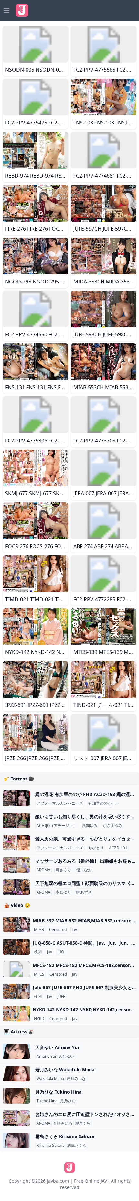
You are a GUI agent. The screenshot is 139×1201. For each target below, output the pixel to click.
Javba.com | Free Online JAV (77, 1181)
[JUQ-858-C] (16, 947)
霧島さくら (77, 1145)
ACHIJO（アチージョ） (57, 825)
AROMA (43, 870)
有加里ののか (100, 803)
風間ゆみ (90, 825)
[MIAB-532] (16, 924)
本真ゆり (63, 892)
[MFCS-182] (16, 969)
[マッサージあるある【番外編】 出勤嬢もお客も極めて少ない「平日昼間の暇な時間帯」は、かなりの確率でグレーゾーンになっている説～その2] (16, 865)
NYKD (39, 1018)
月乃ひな (68, 1101)
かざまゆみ (112, 825)
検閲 (38, 952)
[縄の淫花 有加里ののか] (16, 798)
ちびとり (96, 847)
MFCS (39, 974)
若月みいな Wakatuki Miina (64, 1070)
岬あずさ (84, 892)
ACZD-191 (118, 847)
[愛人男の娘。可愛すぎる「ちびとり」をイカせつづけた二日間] (16, 842)
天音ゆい (66, 1056)
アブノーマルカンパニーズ (60, 803)
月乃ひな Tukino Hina (58, 1092)
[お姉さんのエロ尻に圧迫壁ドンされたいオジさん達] (16, 1118)
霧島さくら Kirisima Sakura (64, 1136)
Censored (58, 929)
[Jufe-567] (16, 991)
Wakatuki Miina (50, 1078)
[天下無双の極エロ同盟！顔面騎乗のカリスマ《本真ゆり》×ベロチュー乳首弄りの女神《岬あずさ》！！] (16, 887)
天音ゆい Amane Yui (57, 1047)
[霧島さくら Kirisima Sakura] (16, 1140)
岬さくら (63, 870)
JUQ (60, 952)
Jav (74, 929)
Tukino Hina (47, 1101)
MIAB (39, 929)
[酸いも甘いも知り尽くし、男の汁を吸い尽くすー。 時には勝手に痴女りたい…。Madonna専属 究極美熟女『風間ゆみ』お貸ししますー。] (16, 820)
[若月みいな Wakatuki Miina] (16, 1073)
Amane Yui (46, 1056)
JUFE (61, 996)
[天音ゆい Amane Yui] (16, 1051)
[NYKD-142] (16, 1013)
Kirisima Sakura (51, 1145)
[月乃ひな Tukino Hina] (16, 1096)
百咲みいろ (62, 1123)
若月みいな (76, 1078)
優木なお (84, 870)
